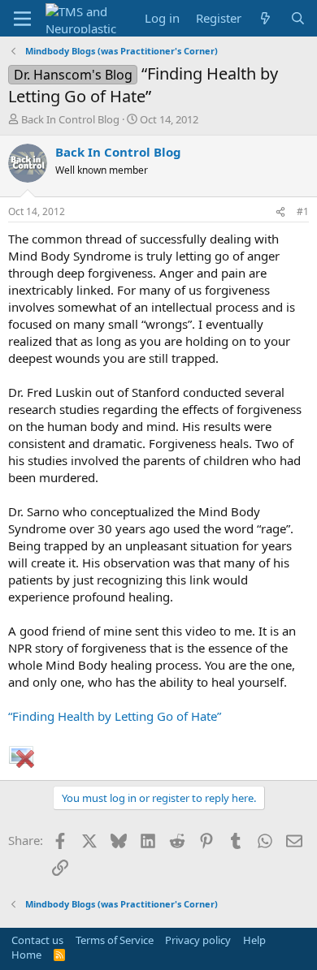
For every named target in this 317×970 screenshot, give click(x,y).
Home (26, 954)
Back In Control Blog (70, 119)
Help (254, 940)
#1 (303, 211)
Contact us (37, 940)
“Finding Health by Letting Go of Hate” (114, 716)
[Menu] (22, 18)
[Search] (298, 18)
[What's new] (265, 18)
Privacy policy (198, 940)
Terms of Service (115, 940)
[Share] (280, 212)
